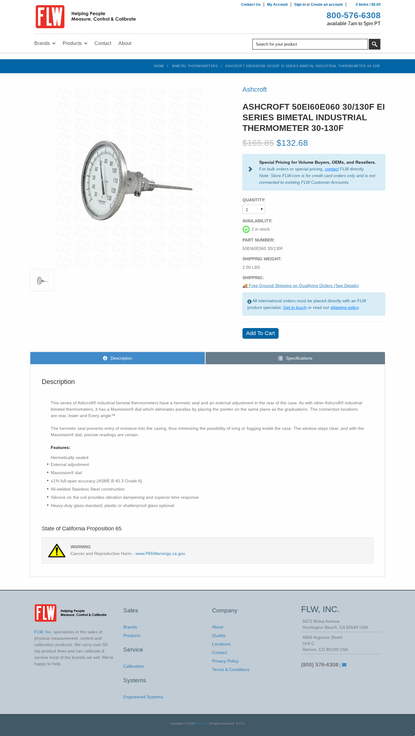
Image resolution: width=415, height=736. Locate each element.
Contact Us (251, 4)
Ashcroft (254, 89)
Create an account (327, 4)
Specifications (298, 358)
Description (120, 358)
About (217, 627)
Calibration (133, 666)
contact (332, 168)
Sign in (300, 4)
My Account (277, 4)
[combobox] (310, 44)
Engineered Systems (143, 696)
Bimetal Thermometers (195, 66)
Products (131, 635)
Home (159, 66)
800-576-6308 (354, 15)
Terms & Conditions (230, 669)
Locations (221, 644)
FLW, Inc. (202, 723)
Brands (130, 627)
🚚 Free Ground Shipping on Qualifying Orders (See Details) (300, 285)
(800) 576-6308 (319, 665)
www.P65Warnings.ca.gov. (160, 553)
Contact (219, 652)
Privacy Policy (225, 661)
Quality (218, 635)
